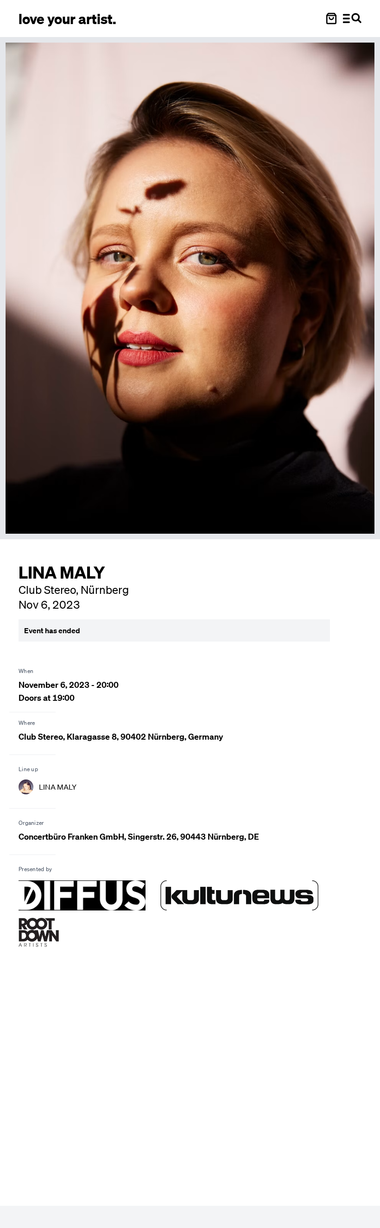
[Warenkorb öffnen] (331, 18)
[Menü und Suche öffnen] (352, 18)
